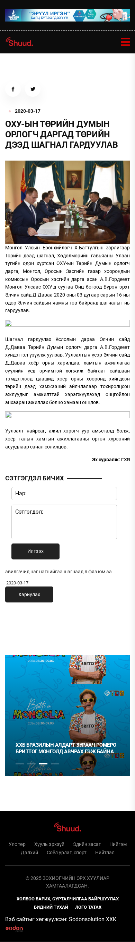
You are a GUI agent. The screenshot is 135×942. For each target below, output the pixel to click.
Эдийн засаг (87, 844)
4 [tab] (55, 763)
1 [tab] (20, 626)
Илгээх (35, 551)
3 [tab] (43, 763)
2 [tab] (31, 763)
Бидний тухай (51, 907)
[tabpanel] (67, 715)
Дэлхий (29, 852)
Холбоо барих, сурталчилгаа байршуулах (68, 898)
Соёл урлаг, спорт (67, 852)
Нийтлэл (105, 852)
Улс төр (17, 844)
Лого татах (88, 907)
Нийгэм (118, 844)
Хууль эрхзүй (49, 844)
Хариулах (29, 594)
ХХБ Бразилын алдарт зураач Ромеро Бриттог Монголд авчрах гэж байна (66, 748)
